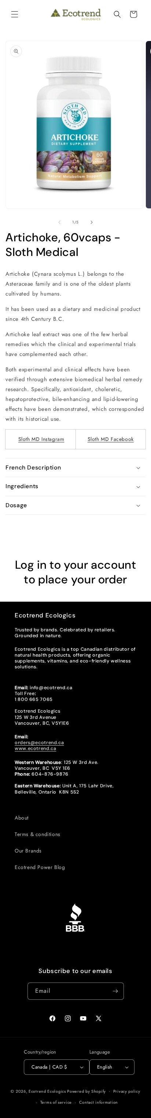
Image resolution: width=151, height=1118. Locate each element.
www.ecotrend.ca (35, 748)
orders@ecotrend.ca (39, 743)
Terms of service (56, 1102)
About (22, 817)
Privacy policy (126, 1091)
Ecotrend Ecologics (47, 1091)
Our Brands (28, 850)
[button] (15, 14)
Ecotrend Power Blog (40, 867)
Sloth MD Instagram (41, 439)
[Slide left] (59, 222)
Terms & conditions (37, 834)
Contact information (98, 1102)
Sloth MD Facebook (111, 439)
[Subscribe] (115, 991)
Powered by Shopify (86, 1091)
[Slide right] (92, 222)
